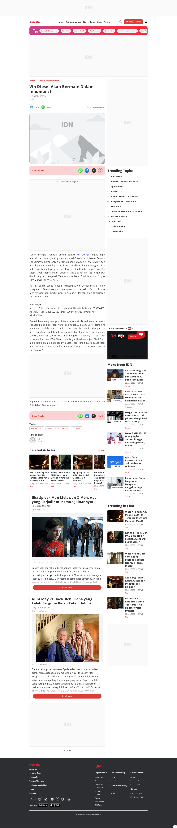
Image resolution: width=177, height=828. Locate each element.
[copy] (100, 170)
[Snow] (32, 440)
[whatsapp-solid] (80, 170)
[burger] (146, 21)
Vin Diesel (83, 254)
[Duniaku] (34, 22)
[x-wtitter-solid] (94, 170)
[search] (120, 21)
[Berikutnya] (105, 465)
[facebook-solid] (87, 170)
